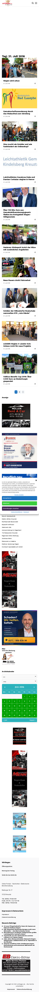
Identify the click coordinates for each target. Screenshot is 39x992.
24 (34, 710)
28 (19, 715)
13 (14, 706)
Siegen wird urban (11, 81)
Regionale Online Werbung (10, 535)
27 (14, 715)
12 (9, 706)
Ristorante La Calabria (9, 541)
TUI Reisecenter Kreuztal (9, 533)
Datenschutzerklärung (16, 512)
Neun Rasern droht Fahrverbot (16, 280)
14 (19, 706)
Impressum (26, 512)
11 (4, 706)
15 (24, 706)
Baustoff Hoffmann (8, 524)
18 (4, 710)
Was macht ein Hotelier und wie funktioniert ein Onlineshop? (17, 145)
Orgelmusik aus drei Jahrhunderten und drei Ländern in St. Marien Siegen (18, 936)
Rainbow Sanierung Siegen (10, 544)
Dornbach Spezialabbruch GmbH (12, 547)
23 (29, 710)
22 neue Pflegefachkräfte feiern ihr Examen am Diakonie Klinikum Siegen (19, 926)
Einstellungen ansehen (11, 508)
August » (33, 720)
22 (24, 710)
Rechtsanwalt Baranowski (10, 521)
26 (9, 715)
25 (4, 715)
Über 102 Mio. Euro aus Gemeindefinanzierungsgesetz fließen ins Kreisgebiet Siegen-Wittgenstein (17, 213)
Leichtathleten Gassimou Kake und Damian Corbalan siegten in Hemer (19, 178)
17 (34, 706)
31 (34, 715)
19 (9, 710)
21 (19, 710)
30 (29, 715)
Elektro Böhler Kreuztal (9, 519)
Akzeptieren (7, 498)
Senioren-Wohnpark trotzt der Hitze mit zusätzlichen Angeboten (19, 248)
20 (14, 710)
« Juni (5, 720)
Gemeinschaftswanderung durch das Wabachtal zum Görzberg (18, 112)
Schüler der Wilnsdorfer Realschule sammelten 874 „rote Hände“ (19, 312)
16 (29, 706)
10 (34, 701)
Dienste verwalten (19, 495)
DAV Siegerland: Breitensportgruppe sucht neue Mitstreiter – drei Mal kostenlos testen (19, 930)
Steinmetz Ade (6, 527)
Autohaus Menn (7, 538)
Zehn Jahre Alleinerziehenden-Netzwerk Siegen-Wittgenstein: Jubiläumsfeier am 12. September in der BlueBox (20, 940)
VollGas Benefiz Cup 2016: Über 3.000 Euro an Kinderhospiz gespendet (17, 378)
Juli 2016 (19, 687)
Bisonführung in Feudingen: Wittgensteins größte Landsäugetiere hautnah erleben (20, 933)
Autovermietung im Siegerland (11, 530)
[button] (36, 480)
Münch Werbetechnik (8, 516)
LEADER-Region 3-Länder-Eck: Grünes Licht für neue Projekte (17, 345)
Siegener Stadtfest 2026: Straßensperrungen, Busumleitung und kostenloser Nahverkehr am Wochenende (19, 945)
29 (24, 715)
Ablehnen (6, 503)
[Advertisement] (19, 30)
